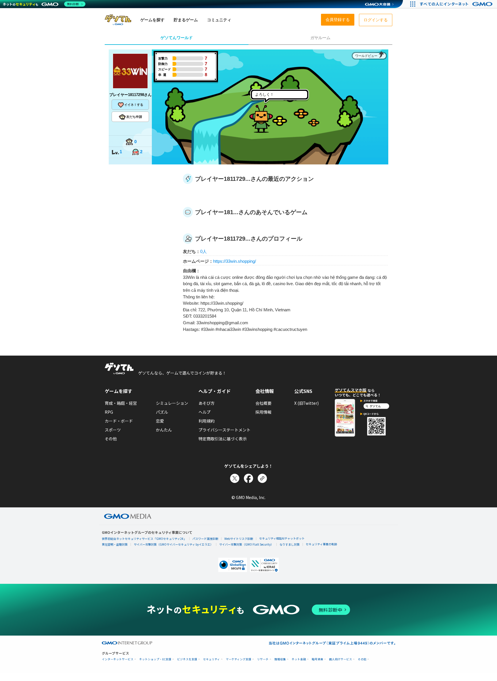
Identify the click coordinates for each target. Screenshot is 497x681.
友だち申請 (134, 116)
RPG (109, 412)
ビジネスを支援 (187, 659)
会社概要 (263, 403)
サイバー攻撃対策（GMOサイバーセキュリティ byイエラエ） (173, 544)
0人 (203, 251)
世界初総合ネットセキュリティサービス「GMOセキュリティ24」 (144, 538)
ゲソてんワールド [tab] (176, 37)
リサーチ (263, 659)
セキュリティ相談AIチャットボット (282, 538)
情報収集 (280, 659)
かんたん (164, 430)
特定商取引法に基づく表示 (222, 439)
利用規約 (206, 421)
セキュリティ (211, 659)
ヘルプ (204, 412)
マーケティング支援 (238, 659)
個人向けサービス (340, 659)
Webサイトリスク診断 (238, 538)
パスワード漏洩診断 (205, 538)
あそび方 (206, 403)
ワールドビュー (366, 55)
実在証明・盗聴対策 (115, 544)
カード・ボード (119, 421)
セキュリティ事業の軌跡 (321, 544)
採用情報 (263, 412)
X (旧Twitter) (306, 403)
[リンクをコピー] (262, 478)
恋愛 (160, 421)
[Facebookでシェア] (248, 478)
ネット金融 (299, 659)
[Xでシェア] (234, 478)
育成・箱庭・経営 (121, 403)
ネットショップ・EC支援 (155, 659)
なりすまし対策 (290, 544)
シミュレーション (172, 403)
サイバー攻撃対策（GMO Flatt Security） (246, 544)
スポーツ (113, 430)
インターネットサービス (117, 659)
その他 (111, 439)
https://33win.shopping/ (234, 261)
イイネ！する (133, 104)
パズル (162, 412)
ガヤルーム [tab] (320, 37)
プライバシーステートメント (224, 430)
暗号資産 (317, 659)
